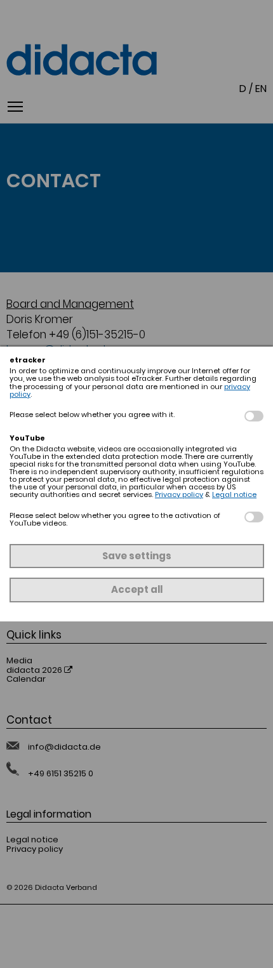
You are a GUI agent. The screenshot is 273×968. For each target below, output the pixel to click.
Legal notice (234, 494)
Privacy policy (179, 494)
